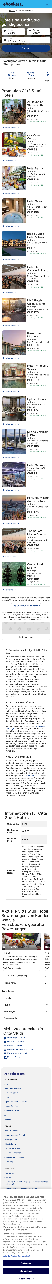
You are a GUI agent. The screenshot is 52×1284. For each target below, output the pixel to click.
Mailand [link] (12, 11)
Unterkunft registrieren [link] (13, 1088)
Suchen (26, 48)
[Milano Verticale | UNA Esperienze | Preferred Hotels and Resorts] (26, 445)
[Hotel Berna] (26, 181)
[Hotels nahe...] (26, 983)
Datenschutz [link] (9, 1173)
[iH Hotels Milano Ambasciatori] (26, 511)
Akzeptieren (26, 1263)
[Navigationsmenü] (47, 4)
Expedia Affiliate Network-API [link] (15, 1102)
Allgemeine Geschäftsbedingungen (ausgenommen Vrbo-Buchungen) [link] (26, 1183)
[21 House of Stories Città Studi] (26, 115)
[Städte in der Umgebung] (26, 975)
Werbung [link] (7, 1119)
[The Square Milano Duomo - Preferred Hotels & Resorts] (26, 544)
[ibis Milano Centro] (26, 148)
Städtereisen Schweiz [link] (12, 1148)
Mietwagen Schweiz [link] (12, 1139)
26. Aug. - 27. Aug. (31, 73)
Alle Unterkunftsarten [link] (12, 1153)
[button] (26, 127)
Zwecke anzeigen (26, 1279)
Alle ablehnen (26, 1271)
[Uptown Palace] (26, 411)
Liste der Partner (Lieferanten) (16, 1256)
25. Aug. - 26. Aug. (12, 73)
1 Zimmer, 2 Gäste (17, 41)
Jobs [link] (6, 1084)
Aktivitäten (29, 775)
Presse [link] (7, 1097)
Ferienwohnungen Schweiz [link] (15, 1135)
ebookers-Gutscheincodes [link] (14, 1157)
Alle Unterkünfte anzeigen (26, 605)
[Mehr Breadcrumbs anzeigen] (4, 10)
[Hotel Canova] (26, 477)
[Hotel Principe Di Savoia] (26, 379)
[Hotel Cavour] (26, 214)
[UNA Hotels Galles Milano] (26, 313)
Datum (11, 32)
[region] (26, 1236)
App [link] (5, 1115)
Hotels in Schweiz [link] (11, 1131)
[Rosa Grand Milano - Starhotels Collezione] (26, 345)
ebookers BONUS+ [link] (11, 1110)
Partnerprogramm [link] (11, 1093)
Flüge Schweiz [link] (10, 1144)
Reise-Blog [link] (8, 1162)
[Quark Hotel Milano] (26, 577)
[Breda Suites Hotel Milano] (26, 247)
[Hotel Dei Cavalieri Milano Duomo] (26, 280)
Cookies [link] (7, 1177)
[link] (26, 1038)
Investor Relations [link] (11, 1106)
